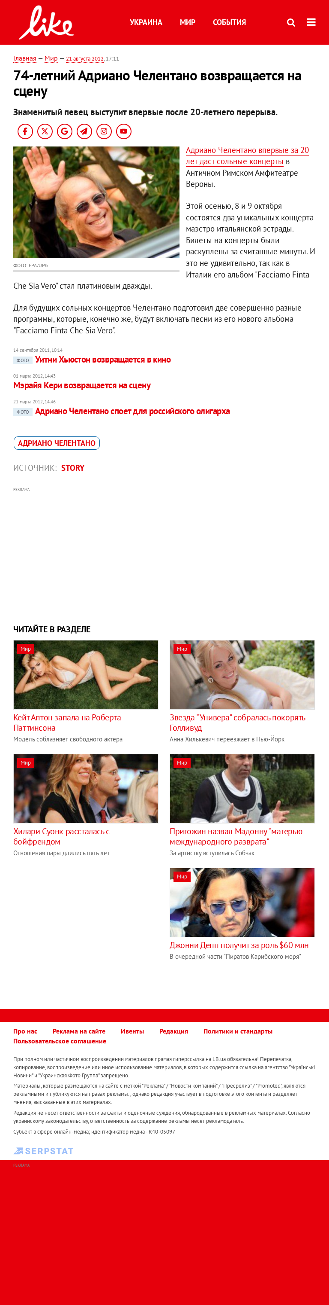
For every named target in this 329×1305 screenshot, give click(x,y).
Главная (24, 58)
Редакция (173, 1031)
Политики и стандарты (237, 1031)
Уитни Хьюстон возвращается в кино (94, 359)
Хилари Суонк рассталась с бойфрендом (61, 836)
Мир (187, 22)
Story (72, 468)
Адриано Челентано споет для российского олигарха (123, 411)
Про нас (25, 1031)
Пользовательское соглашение (59, 1041)
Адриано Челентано (57, 443)
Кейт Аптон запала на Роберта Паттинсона (67, 722)
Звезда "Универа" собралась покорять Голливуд (237, 722)
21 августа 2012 (85, 58)
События (229, 22)
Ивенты (132, 1031)
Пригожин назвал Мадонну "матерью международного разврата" (236, 836)
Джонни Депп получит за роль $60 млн (239, 945)
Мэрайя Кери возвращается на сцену (82, 385)
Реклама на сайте (79, 1031)
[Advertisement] (164, 554)
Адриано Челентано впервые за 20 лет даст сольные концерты (247, 156)
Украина (146, 22)
